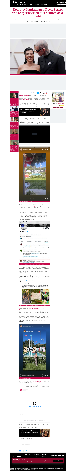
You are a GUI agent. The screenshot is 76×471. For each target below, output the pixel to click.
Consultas (35, 464)
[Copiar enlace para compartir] (40, 93)
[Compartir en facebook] (31, 93)
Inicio (17, 4)
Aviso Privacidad (55, 466)
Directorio (34, 466)
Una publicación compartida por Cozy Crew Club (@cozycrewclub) (34, 420)
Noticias (21, 4)
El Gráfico (35, 456)
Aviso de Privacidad (44, 461)
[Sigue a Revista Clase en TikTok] (22, 2)
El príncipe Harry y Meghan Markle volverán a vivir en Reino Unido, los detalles (14, 113)
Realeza (30, 4)
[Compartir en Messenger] (38, 93)
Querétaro (44, 456)
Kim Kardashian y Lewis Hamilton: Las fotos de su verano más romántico (14, 148)
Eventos (26, 4)
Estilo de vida (36, 4)
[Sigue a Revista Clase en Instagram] (23, 2)
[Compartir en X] (33, 93)
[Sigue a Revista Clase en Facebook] (20, 2)
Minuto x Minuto (44, 4)
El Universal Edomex (44, 463)
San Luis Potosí (45, 457)
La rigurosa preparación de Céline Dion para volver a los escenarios (14, 136)
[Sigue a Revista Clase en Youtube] (25, 2)
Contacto (30, 466)
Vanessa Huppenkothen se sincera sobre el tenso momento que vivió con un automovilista (14, 101)
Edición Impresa (13, 466)
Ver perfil (45, 93)
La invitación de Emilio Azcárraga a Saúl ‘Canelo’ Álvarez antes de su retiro (14, 125)
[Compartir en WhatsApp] (36, 93)
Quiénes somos (22, 466)
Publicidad (42, 466)
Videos (51, 466)
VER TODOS (58, 107)
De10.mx (35, 457)
